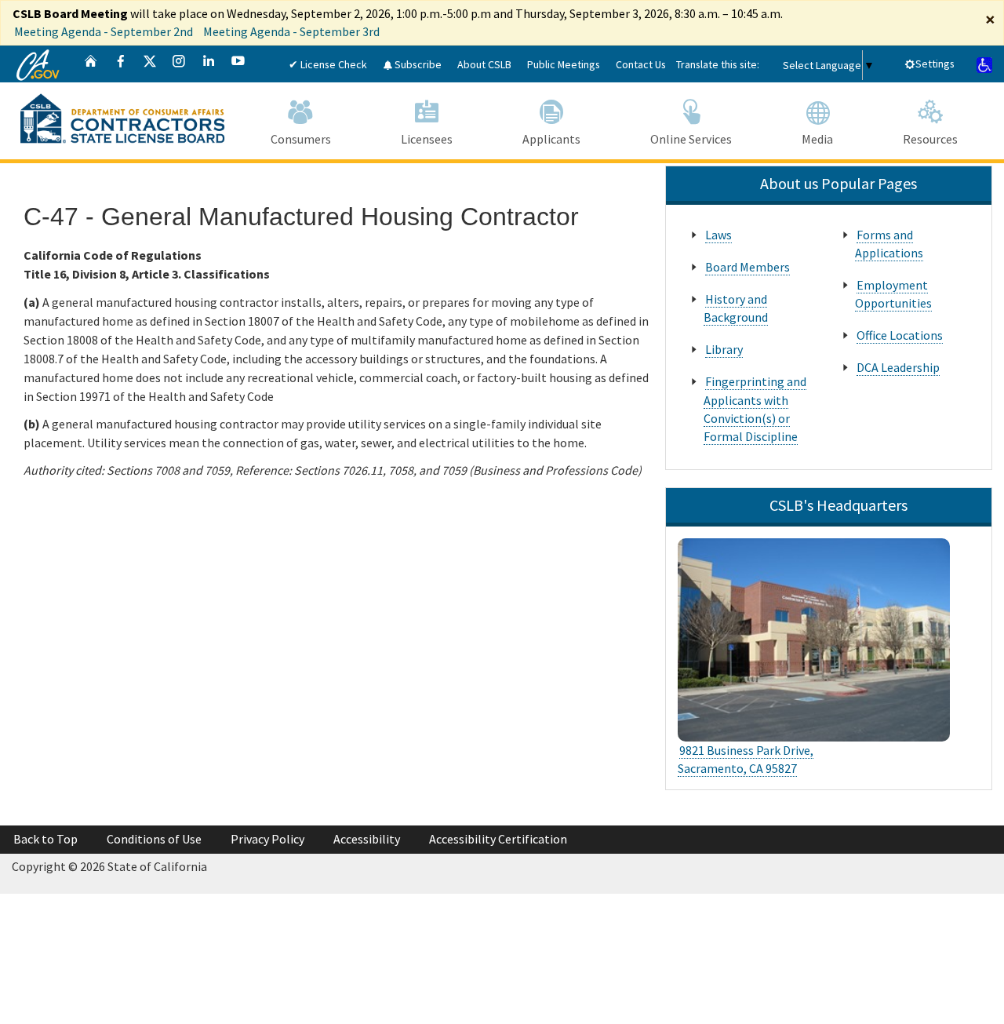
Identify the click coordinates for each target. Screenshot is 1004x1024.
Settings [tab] (935, 63)
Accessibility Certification (498, 839)
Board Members (747, 267)
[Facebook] (121, 64)
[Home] (91, 64)
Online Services (691, 139)
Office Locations (900, 335)
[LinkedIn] (209, 64)
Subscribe (417, 64)
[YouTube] (238, 64)
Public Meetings (563, 64)
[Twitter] (150, 64)
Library (724, 349)
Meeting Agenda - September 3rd (291, 31)
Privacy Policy (267, 839)
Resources (930, 139)
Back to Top (45, 839)
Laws (718, 234)
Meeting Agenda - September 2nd (103, 31)
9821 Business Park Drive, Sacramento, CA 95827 (745, 759)
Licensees (427, 139)
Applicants (551, 139)
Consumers (301, 139)
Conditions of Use (154, 839)
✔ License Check (328, 64)
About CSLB (484, 64)
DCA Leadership (898, 367)
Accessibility (366, 839)
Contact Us (641, 64)
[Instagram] (179, 64)
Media (817, 139)
